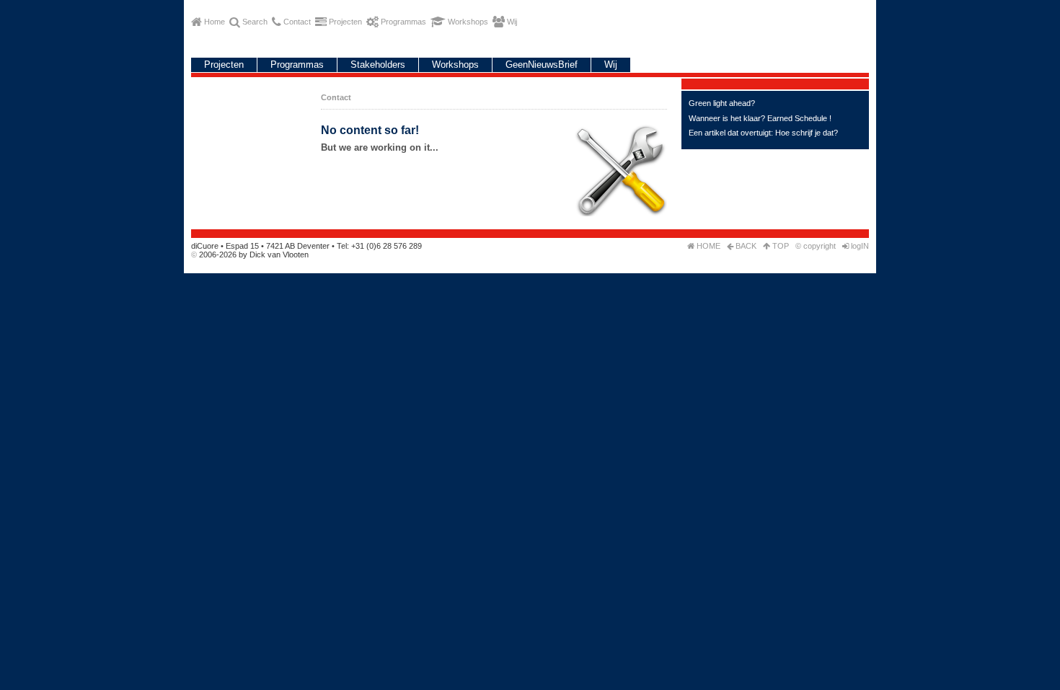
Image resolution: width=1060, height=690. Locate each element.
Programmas (297, 64)
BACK (744, 246)
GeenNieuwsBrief (541, 64)
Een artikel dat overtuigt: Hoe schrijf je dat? (763, 132)
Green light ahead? (722, 103)
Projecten (224, 64)
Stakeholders (377, 64)
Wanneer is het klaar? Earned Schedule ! (760, 118)
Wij (610, 64)
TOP (779, 246)
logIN (859, 246)
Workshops (455, 64)
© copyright (815, 246)
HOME (707, 246)
